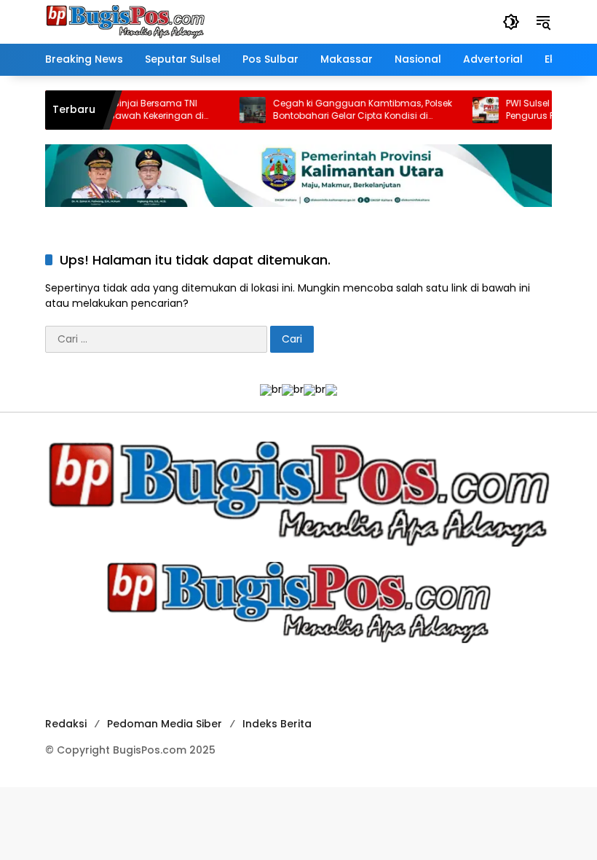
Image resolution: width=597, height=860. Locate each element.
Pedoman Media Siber (164, 723)
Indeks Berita (277, 723)
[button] (511, 22)
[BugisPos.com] (125, 21)
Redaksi (66, 723)
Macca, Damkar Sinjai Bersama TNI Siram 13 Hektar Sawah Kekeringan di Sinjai (108, 110)
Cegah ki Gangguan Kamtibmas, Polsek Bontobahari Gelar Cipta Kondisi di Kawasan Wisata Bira (348, 110)
